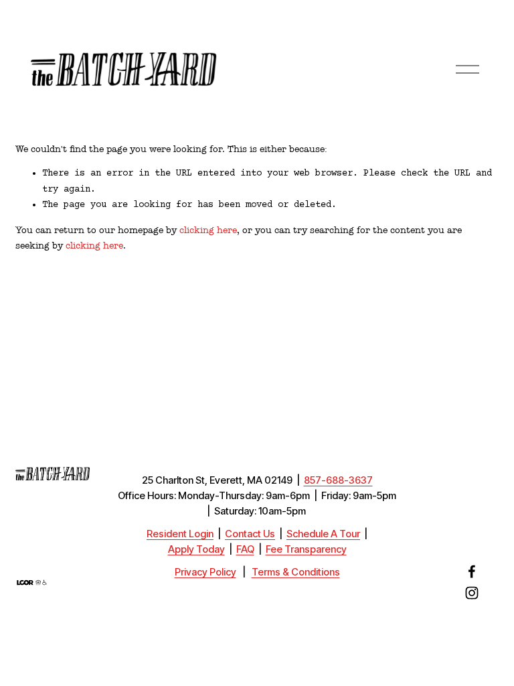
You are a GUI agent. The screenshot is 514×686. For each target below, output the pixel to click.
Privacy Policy (205, 572)
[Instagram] (472, 593)
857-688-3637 (338, 481)
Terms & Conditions (296, 572)
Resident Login (180, 534)
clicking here (208, 230)
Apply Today (196, 550)
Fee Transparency (306, 550)
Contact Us (250, 534)
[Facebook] (472, 571)
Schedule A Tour (323, 534)
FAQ (245, 550)
